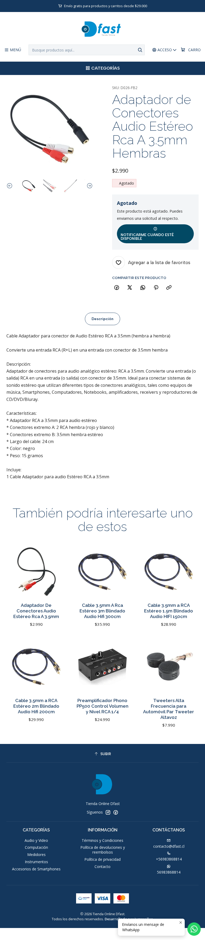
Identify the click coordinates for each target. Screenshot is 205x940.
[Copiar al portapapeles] (169, 288)
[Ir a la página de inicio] (102, 29)
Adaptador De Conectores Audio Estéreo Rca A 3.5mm (36, 611)
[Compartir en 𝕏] (129, 288)
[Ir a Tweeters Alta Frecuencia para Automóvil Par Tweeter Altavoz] (168, 667)
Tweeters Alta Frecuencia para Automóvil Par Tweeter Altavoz (168, 709)
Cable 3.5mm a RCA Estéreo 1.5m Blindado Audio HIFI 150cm (168, 611)
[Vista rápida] (56, 577)
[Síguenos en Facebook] (115, 812)
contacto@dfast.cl (168, 846)
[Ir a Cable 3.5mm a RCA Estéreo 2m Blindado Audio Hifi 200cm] (36, 667)
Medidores (36, 854)
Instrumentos (36, 861)
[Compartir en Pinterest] (155, 288)
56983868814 (168, 872)
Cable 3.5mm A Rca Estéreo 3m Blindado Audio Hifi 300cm (102, 611)
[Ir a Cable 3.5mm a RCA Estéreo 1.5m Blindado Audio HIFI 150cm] (168, 571)
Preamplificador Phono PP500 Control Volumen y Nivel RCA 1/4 (102, 706)
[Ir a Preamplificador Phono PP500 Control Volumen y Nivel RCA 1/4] (102, 667)
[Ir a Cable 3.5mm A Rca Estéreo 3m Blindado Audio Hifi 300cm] (102, 571)
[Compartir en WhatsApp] (142, 288)
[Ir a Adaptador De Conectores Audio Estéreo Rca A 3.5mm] (36, 571)
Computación (36, 847)
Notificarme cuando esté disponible (147, 237)
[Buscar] (140, 50)
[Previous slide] (10, 186)
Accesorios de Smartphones (36, 868)
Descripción (102, 319)
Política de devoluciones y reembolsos (102, 850)
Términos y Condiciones (102, 840)
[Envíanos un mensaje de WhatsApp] (194, 929)
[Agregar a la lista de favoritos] (56, 563)
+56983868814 (169, 859)
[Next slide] (89, 186)
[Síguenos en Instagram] (108, 812)
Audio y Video (36, 840)
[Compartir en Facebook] (116, 288)
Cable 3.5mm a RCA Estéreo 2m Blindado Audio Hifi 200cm (36, 706)
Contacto (102, 866)
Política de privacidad (102, 859)
